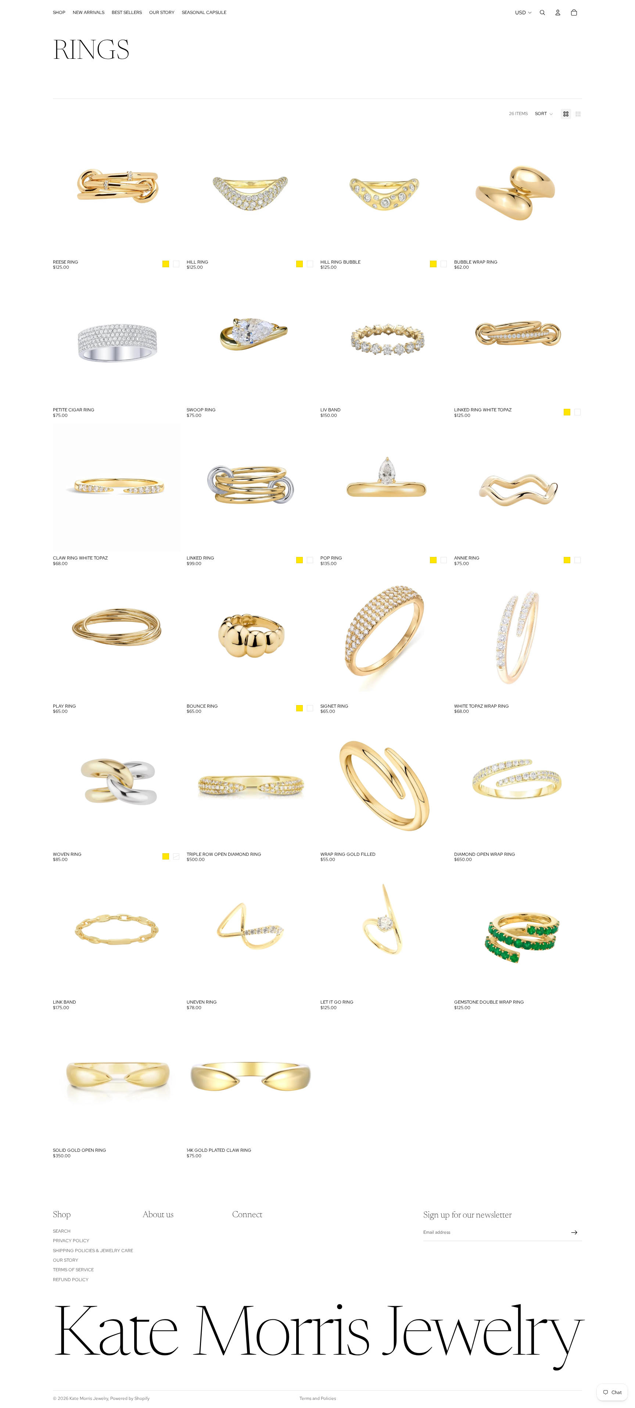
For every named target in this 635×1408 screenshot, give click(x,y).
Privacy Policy (71, 1241)
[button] (544, 114)
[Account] (558, 12)
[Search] (542, 12)
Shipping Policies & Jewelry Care (93, 1251)
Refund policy (71, 1280)
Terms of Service (73, 1270)
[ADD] (303, 984)
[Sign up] (574, 1232)
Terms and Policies (317, 1398)
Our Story (65, 1260)
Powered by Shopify (130, 1398)
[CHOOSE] (169, 244)
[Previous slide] (465, 192)
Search (62, 1231)
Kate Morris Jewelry (88, 1398)
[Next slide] (571, 192)
